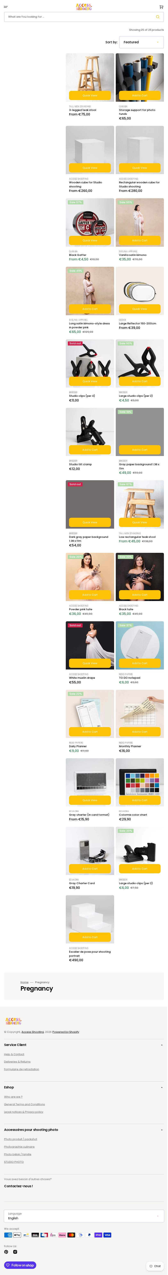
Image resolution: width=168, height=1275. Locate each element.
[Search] (155, 16)
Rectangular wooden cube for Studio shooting (135, 181)
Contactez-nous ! (18, 1186)
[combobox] (82, 17)
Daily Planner (78, 731)
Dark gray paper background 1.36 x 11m (88, 528)
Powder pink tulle (80, 597)
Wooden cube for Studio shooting (85, 181)
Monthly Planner (128, 731)
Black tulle (124, 597)
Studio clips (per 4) (82, 388)
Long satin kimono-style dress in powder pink (85, 319)
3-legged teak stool (82, 108)
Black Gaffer (77, 250)
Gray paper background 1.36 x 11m (137, 457)
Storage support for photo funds (135, 110)
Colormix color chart (131, 798)
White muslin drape (82, 664)
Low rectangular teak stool (135, 526)
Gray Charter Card (82, 869)
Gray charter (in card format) (83, 800)
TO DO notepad (127, 664)
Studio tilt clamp (80, 455)
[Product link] (89, 88)
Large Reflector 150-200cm (135, 317)
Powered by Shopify (65, 1032)
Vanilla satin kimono (131, 250)
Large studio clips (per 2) (134, 388)
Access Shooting (33, 1032)
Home (24, 966)
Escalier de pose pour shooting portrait (83, 938)
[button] (5, 6)
